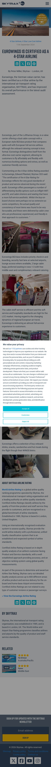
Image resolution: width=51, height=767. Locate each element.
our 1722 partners (15, 348)
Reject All (25, 421)
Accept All (25, 409)
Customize (25, 415)
